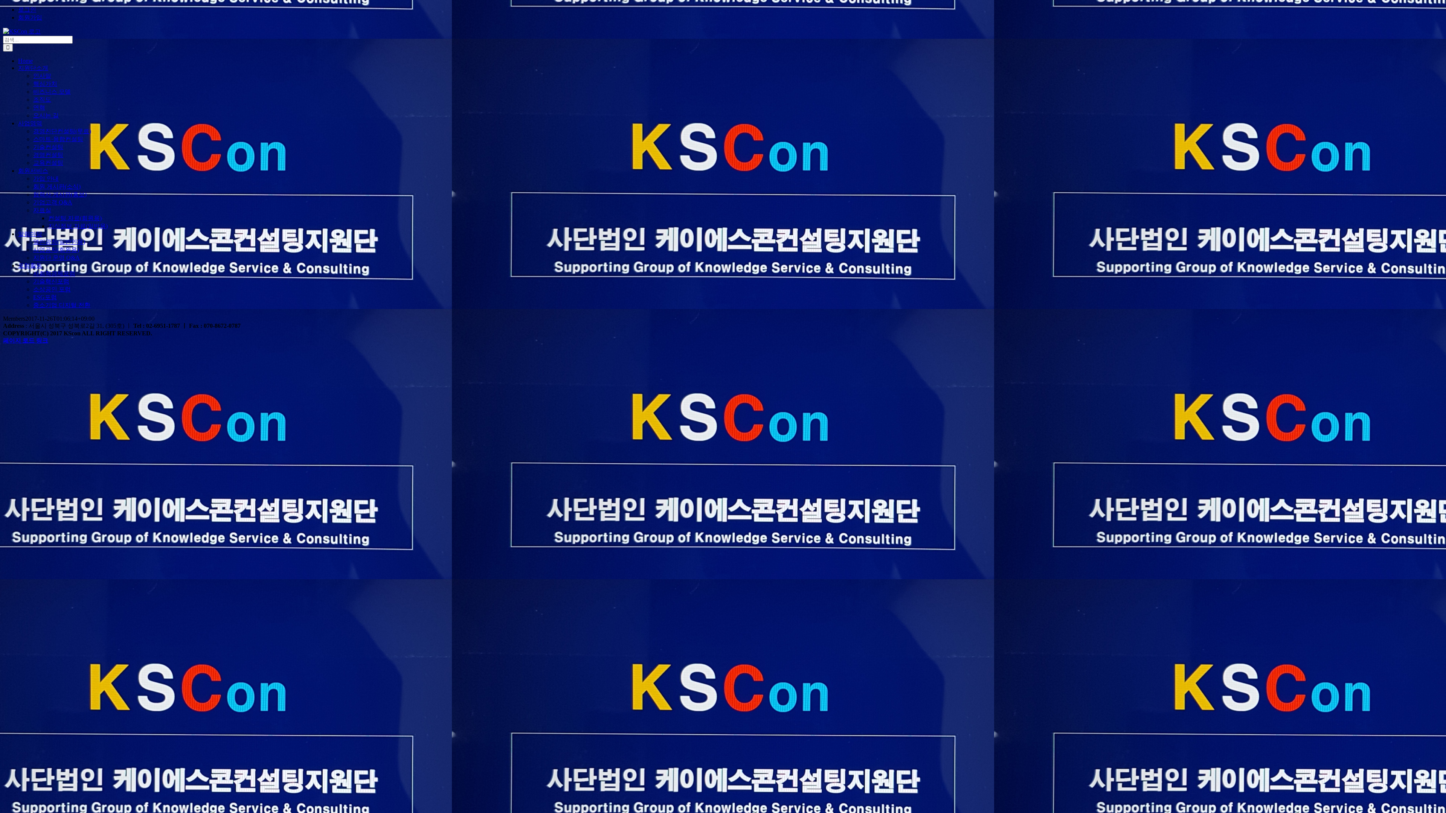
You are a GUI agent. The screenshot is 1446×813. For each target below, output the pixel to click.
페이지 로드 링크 (25, 340)
